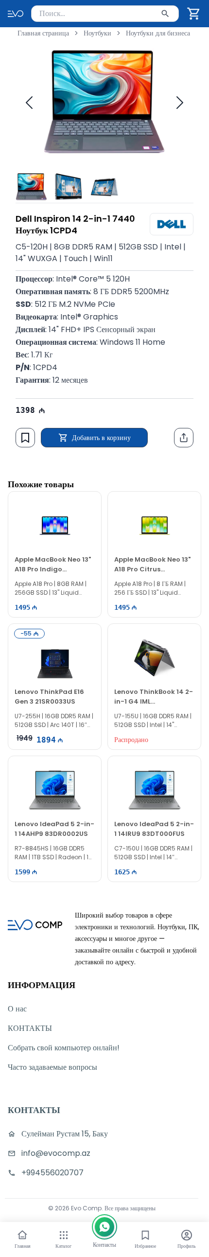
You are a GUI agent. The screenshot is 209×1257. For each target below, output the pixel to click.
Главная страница (43, 33)
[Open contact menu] (104, 1227)
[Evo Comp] (15, 13)
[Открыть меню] (63, 1235)
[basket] (194, 13)
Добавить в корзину (101, 438)
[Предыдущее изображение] (29, 102)
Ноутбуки (97, 33)
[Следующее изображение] (180, 102)
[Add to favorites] (25, 437)
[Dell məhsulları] (171, 224)
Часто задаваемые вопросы (52, 1067)
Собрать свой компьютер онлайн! (64, 1047)
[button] (194, 13)
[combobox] (105, 13)
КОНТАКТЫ (30, 1028)
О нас (17, 1008)
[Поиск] (165, 13)
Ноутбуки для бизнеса (158, 33)
